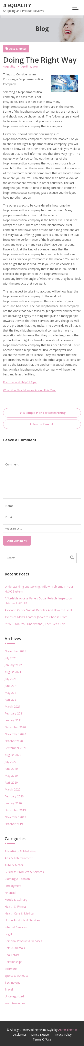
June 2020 (11, 769)
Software (11, 969)
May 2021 (11, 693)
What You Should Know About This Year (29, 390)
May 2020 (11, 775)
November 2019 (15, 817)
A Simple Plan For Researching (44, 413)
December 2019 (15, 810)
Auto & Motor (18, 48)
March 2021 (12, 706)
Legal (8, 934)
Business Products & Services (24, 872)
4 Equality (17, 5)
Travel (9, 989)
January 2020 (13, 803)
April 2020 (11, 782)
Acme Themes (67, 1030)
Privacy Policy (63, 1034)
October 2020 (14, 741)
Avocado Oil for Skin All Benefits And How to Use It (38, 610)
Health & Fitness (16, 906)
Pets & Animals (15, 948)
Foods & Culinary (16, 899)
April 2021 (11, 699)
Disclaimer (19, 1034)
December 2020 (15, 727)
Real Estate (12, 955)
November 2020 (15, 734)
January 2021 (13, 720)
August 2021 (13, 672)
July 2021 (11, 679)
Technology (12, 982)
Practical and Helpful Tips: (20, 382)
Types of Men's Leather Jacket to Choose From (36, 617)
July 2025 (11, 658)
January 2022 (13, 665)
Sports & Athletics (16, 975)
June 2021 (11, 686)
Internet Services (16, 927)
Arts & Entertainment (19, 858)
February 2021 (14, 713)
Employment (13, 886)
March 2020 (12, 789)
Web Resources (15, 1003)
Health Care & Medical (19, 913)
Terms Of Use (42, 1039)
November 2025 (15, 651)
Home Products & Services (22, 920)
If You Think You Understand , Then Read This (35, 624)
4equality (9, 66)
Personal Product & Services (23, 941)
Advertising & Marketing (20, 851)
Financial (10, 893)
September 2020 (16, 748)
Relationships (13, 962)
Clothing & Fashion (17, 879)
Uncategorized (14, 996)
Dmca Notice (40, 1034)
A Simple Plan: (40, 424)
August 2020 (13, 755)
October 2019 (14, 824)
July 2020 (11, 762)
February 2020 (14, 796)
